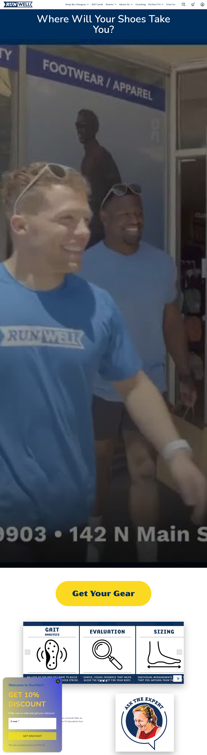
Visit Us (170, 4)
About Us (124, 4)
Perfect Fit (154, 4)
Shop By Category (75, 4)
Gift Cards (97, 4)
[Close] (58, 681)
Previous (27, 652)
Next (179, 652)
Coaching (140, 4)
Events (109, 4)
